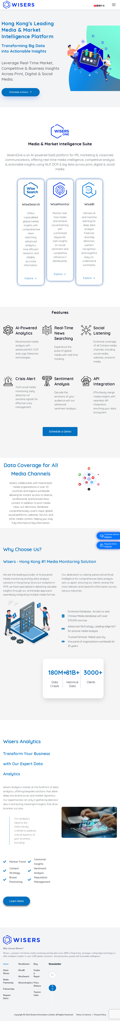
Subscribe (52, 988)
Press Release (37, 984)
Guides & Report (37, 973)
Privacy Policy (100, 1015)
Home (5, 964)
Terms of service (83, 1015)
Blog (36, 964)
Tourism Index (37, 993)
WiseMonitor (24, 964)
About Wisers (6, 972)
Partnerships (9, 989)
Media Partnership (8, 981)
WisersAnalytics (25, 983)
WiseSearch (23, 976)
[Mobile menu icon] (114, 5)
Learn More (16, 901)
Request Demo (7, 996)
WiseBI (21, 970)
